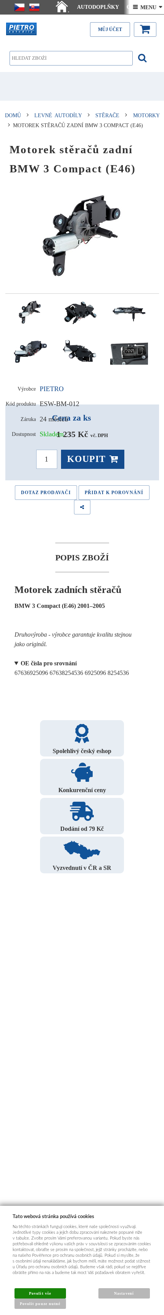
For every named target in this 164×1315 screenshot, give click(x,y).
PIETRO (52, 389)
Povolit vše (40, 1293)
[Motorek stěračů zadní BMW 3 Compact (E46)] (82, 235)
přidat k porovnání (114, 492)
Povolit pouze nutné (40, 1304)
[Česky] (19, 7)
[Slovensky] (34, 7)
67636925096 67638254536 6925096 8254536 (71, 668)
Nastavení (123, 1293)
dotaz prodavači (46, 492)
